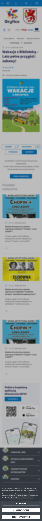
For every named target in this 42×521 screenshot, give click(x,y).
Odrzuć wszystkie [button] (21, 510)
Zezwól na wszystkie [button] (21, 517)
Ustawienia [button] (21, 503)
